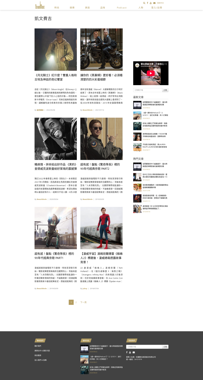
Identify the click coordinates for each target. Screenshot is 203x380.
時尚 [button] (56, 7)
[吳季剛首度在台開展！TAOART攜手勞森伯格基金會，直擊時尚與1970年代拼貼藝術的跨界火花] (137, 136)
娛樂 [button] (72, 7)
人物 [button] (140, 7)
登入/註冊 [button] (156, 7)
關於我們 (38, 346)
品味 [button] (102, 7)
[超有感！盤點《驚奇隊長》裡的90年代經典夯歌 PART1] (56, 228)
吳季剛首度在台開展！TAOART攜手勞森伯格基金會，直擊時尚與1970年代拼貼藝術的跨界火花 (155, 136)
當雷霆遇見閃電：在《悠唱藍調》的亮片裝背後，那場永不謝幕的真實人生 (155, 198)
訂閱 (165, 90)
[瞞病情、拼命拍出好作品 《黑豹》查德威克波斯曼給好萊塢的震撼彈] (56, 139)
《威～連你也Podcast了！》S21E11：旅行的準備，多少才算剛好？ (155, 115)
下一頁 (83, 302)
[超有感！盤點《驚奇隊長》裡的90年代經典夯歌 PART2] (101, 139)
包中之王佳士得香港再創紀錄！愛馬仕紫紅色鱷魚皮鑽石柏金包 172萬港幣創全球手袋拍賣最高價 (155, 176)
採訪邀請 (38, 355)
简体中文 (160, 3)
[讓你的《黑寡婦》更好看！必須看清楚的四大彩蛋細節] (101, 49)
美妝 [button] (87, 7)
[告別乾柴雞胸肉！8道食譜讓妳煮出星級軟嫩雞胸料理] (137, 187)
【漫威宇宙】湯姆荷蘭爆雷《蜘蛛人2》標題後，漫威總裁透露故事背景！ (101, 258)
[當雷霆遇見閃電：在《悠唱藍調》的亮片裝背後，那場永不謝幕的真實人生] (137, 198)
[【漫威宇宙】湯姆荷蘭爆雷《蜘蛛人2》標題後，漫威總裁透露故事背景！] (101, 228)
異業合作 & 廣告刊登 (42, 350)
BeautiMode (87, 110)
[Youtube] (151, 3)
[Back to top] (195, 372)
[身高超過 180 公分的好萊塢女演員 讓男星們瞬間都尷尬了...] (137, 209)
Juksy (85, 288)
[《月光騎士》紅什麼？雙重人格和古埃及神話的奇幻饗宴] (56, 49)
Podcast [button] (122, 7)
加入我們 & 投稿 (41, 360)
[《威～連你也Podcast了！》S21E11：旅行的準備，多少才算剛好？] (137, 115)
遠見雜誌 (40, 110)
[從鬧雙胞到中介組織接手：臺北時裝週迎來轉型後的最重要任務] (137, 105)
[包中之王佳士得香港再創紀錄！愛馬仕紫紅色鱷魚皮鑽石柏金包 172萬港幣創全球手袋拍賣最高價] (137, 177)
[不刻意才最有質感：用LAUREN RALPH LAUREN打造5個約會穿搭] (137, 147)
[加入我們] (155, 3)
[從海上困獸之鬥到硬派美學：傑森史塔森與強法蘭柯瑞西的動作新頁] (137, 126)
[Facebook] (148, 3)
